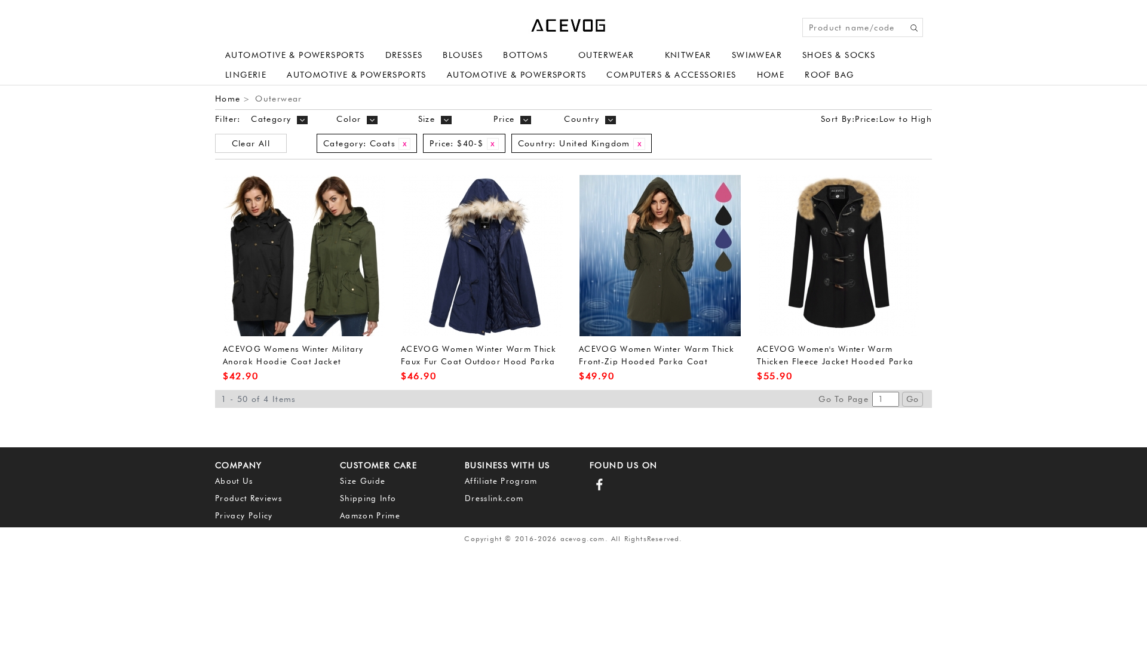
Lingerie (245, 74)
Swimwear (757, 55)
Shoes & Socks (838, 55)
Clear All (251, 143)
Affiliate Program (501, 481)
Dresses (404, 55)
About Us (234, 481)
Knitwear (688, 55)
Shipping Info (368, 498)
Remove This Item (404, 144)
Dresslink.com (494, 498)
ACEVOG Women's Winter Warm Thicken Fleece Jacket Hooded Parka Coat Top (835, 361)
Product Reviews (248, 498)
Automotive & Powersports (295, 55)
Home (771, 74)
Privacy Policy (244, 515)
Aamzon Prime (370, 515)
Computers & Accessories (671, 74)
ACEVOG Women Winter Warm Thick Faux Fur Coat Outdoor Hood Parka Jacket (478, 361)
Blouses (463, 55)
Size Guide (362, 481)
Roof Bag (829, 74)
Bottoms (525, 55)
